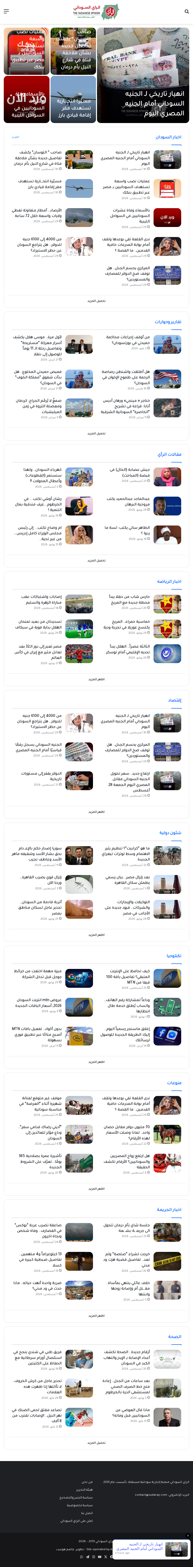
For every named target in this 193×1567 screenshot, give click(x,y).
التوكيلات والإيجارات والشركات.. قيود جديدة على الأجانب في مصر (127, 908)
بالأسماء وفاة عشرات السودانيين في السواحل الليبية (130, 216)
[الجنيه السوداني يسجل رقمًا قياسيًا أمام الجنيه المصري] (79, 751)
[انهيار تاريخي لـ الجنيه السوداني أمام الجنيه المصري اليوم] (143, 75)
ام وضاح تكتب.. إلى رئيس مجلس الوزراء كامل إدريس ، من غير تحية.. (38, 534)
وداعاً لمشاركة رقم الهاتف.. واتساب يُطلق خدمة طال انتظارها (127, 1006)
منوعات (174, 1083)
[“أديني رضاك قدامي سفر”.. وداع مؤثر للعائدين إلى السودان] (79, 1134)
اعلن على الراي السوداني (76, 1521)
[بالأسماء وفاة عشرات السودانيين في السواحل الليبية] (27, 99)
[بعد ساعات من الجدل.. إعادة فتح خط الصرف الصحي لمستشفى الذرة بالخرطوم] (167, 1388)
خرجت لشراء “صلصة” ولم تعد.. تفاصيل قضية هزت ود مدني (126, 1260)
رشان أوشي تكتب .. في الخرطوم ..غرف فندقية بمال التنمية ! (38, 505)
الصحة (174, 1337)
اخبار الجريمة (169, 1210)
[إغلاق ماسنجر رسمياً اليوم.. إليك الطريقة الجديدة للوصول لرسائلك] (167, 1036)
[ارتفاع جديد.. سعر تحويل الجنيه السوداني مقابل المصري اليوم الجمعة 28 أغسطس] (167, 780)
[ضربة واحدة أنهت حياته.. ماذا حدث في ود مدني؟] (79, 1290)
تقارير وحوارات (168, 322)
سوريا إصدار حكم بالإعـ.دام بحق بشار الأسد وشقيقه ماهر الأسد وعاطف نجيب (37, 854)
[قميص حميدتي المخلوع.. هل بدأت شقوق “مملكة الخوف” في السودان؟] (79, 379)
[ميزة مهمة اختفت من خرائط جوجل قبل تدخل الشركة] (79, 978)
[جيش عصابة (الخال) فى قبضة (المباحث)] (167, 477)
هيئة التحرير (84, 1490)
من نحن (87, 1482)
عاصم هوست (65, 1549)
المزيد (15, 137)
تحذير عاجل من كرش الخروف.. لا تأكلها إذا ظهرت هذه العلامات (37, 1387)
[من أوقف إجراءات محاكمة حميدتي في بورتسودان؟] (167, 344)
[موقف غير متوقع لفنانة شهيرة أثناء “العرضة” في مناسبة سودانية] (79, 1105)
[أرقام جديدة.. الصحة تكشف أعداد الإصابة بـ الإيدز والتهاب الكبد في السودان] (167, 1359)
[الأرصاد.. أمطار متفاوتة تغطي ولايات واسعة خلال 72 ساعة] (79, 217)
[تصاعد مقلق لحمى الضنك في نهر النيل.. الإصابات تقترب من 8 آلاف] (79, 1417)
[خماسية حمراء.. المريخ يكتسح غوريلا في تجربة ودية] (167, 628)
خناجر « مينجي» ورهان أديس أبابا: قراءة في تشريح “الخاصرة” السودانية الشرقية (125, 407)
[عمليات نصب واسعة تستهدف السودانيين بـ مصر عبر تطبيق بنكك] (167, 188)
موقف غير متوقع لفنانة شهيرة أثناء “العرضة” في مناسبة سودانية (40, 1104)
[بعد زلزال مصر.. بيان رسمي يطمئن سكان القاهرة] (167, 884)
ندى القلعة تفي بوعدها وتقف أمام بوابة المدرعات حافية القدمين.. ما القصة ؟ (126, 245)
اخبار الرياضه (169, 582)
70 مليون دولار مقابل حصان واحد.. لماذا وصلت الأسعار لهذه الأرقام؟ (127, 1133)
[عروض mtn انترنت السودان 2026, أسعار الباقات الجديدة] (79, 1007)
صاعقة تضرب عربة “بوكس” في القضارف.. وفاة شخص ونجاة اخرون (38, 1231)
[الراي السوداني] (96, 12)
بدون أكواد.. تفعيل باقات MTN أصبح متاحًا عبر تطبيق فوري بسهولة (37, 1035)
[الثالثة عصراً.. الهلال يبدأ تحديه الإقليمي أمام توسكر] (167, 653)
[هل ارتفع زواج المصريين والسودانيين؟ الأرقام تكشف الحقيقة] (167, 1163)
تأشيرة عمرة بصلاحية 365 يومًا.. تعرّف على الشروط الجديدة (40, 1162)
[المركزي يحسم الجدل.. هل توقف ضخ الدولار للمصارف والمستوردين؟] (167, 275)
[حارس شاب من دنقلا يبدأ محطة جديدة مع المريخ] (167, 604)
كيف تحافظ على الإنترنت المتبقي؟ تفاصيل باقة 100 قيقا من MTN (128, 977)
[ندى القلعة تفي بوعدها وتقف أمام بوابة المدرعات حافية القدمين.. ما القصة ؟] (167, 246)
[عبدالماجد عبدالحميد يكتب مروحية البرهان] (167, 506)
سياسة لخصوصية (80, 1505)
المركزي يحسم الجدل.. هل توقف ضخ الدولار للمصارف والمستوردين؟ (127, 274)
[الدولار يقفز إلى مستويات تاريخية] (79, 780)
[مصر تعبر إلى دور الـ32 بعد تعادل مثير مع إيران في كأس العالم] (79, 653)
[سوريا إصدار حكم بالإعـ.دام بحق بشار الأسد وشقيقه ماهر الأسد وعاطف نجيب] (79, 855)
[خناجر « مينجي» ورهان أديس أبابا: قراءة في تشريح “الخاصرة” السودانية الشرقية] (167, 407)
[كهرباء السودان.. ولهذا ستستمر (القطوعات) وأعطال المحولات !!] (79, 477)
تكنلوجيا (174, 956)
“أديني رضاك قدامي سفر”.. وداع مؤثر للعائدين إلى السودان (40, 1133)
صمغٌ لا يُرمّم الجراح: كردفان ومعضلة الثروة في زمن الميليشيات (39, 407)
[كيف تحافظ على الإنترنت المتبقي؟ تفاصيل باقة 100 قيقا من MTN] (167, 978)
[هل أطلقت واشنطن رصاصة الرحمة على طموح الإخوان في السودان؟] (167, 379)
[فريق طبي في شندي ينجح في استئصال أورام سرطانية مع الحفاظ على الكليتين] (79, 1359)
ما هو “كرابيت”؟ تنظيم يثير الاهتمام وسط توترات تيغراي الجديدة (126, 854)
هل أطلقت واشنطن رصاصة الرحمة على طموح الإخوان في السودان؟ (126, 378)
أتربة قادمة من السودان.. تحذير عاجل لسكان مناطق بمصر (40, 908)
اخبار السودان (168, 137)
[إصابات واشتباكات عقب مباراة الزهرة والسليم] (79, 604)
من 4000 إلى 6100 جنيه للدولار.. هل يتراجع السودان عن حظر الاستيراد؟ (39, 245)
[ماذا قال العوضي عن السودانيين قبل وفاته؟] (167, 1417)
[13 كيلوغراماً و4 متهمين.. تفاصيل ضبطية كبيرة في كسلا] (79, 1261)
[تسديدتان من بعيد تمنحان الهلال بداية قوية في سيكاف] (79, 628)
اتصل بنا (87, 1513)
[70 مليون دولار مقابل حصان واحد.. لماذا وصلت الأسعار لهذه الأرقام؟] (167, 1134)
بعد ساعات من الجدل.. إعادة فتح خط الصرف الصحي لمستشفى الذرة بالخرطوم (126, 1387)
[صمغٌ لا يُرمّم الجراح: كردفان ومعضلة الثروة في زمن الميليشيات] (79, 407)
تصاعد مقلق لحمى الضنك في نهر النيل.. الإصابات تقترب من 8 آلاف (37, 1416)
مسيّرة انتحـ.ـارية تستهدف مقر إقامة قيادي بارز (74, 108)
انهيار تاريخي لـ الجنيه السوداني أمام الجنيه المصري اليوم (154, 104)
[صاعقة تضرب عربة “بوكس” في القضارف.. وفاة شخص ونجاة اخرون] (79, 1232)
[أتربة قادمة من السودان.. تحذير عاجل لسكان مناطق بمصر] (79, 909)
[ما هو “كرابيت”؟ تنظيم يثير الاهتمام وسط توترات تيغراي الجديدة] (167, 855)
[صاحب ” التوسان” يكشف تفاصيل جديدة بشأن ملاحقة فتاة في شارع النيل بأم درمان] (79, 159)
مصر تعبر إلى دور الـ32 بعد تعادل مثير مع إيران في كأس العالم (38, 652)
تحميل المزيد (96, 301)
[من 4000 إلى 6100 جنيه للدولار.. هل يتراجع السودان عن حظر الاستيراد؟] (79, 246)
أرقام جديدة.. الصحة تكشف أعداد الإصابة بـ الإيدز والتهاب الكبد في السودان (126, 1358)
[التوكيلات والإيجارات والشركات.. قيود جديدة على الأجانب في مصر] (167, 909)
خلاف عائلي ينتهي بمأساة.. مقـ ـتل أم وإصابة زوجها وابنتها (128, 1289)
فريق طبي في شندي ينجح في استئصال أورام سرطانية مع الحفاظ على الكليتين (37, 1358)
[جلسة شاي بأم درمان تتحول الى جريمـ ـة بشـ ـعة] (167, 1232)
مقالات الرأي (169, 455)
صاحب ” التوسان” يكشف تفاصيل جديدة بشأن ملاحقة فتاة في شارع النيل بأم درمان (38, 158)
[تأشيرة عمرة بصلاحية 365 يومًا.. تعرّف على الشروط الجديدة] (79, 1163)
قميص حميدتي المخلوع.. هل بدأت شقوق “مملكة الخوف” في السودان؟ (38, 378)
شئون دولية (170, 833)
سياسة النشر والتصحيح (76, 1498)
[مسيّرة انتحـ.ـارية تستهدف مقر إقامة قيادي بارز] (79, 188)
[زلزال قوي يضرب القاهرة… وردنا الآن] (79, 884)
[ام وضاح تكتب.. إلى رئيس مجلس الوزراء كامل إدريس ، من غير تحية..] (79, 535)
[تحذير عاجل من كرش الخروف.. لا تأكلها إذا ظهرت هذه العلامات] (79, 1388)
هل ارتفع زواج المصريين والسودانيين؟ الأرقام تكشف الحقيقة (127, 1162)
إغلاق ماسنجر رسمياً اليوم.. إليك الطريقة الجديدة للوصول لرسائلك (125, 1035)
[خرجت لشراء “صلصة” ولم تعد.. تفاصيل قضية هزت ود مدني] (167, 1261)
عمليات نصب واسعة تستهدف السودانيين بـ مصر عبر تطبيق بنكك (126, 187)
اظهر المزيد (96, 679)
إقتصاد (174, 701)
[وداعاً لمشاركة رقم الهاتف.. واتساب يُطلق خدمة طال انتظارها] (167, 1007)
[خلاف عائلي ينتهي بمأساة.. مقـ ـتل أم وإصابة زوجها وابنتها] (167, 1290)
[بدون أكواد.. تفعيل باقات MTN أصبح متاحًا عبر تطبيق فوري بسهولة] (79, 1036)
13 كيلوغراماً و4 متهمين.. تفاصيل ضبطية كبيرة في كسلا (40, 1260)
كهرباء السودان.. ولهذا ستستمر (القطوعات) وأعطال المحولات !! (42, 476)
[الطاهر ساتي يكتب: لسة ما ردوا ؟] (167, 535)
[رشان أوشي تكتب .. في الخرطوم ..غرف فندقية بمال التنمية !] (79, 506)
